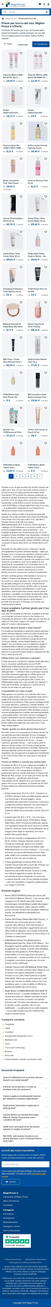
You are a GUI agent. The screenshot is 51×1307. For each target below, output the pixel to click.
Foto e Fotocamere (11, 1230)
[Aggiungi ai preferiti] (21, 53)
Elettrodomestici (10, 1222)
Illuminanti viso (11, 1040)
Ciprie (7, 1028)
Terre (7, 1044)
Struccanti (9, 1055)
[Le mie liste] (40, 4)
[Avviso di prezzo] (44, 4)
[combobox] (23, 44)
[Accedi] (48, 4)
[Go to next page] (39, 476)
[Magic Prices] (17, 4)
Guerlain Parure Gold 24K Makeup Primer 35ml (26, 967)
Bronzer (8, 1051)
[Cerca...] (25, 12)
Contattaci (8, 1205)
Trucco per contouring (14, 1047)
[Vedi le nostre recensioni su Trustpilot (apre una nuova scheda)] (17, 1246)
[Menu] (3, 4)
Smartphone (8, 1218)
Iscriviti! (13, 1182)
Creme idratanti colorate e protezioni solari (23, 1059)
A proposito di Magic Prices (15, 1197)
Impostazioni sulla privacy (35, 1259)
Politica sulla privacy (13, 1259)
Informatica (8, 1214)
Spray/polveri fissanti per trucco (19, 1036)
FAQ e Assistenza (11, 1201)
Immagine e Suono (11, 1226)
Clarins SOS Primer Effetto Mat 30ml (21, 919)
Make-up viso (11, 18)
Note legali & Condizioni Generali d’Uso (25, 1262)
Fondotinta (9, 1024)
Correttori (9, 1032)
